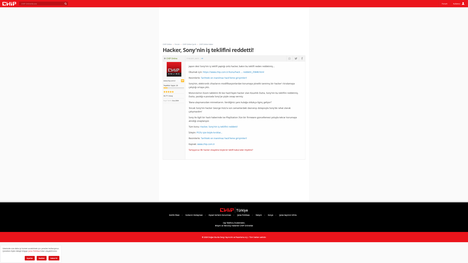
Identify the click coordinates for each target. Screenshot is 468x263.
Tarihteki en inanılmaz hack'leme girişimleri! (224, 77)
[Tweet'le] (296, 58)
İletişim (259, 215)
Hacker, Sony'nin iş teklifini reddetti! (219, 126)
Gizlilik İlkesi (174, 215)
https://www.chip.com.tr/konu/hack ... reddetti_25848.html (233, 71)
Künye (270, 215)
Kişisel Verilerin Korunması (220, 215)
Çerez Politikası (243, 215)
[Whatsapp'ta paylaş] (290, 58)
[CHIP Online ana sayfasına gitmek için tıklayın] (9, 5)
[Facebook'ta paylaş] (302, 58)
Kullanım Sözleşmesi (194, 215)
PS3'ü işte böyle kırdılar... (209, 132)
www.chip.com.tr (206, 144)
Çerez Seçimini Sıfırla (288, 215)
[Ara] (65, 3)
